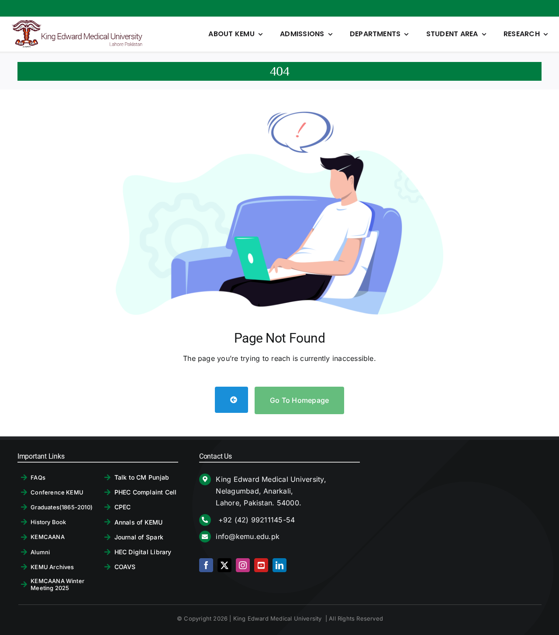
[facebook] (206, 565)
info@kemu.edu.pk (248, 536)
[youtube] (261, 565)
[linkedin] (279, 565)
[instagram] (243, 565)
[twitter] (224, 565)
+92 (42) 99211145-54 (255, 519)
